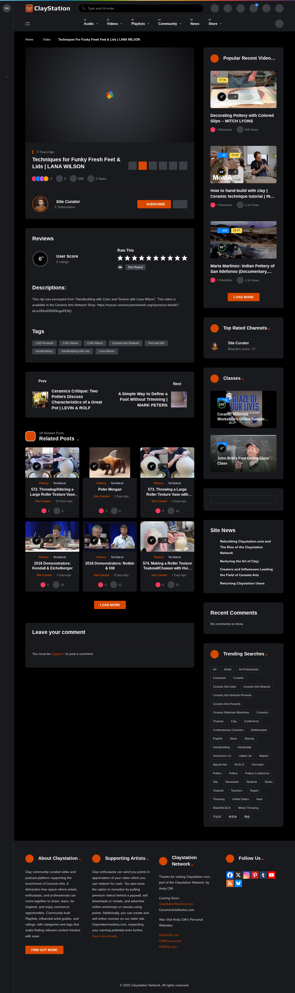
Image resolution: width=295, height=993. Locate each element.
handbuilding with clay (76, 351)
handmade (244, 747)
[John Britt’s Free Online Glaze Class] (243, 453)
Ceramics (262, 712)
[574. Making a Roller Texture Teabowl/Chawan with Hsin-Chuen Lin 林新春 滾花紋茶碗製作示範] (167, 536)
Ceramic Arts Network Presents (232, 695)
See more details (104, 936)
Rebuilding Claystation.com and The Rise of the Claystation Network (245, 547)
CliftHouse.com (170, 941)
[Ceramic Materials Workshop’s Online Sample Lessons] (243, 409)
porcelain (258, 764)
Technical (59, 483)
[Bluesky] (238, 883)
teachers (236, 790)
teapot (254, 790)
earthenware (259, 730)
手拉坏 (217, 816)
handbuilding (44, 351)
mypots (263, 755)
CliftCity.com (168, 947)
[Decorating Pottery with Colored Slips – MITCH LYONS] (243, 89)
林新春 (233, 816)
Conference (251, 721)
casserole (219, 678)
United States (240, 799)
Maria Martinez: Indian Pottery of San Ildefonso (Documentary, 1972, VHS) (242, 272)
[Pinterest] (255, 875)
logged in (58, 654)
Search (271, 499)
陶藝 (247, 816)
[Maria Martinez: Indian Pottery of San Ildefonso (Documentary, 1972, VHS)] (243, 240)
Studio (269, 782)
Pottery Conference (257, 773)
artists (227, 669)
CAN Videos (95, 343)
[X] (238, 875)
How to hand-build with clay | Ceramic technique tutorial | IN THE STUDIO (240, 196)
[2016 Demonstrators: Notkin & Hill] (110, 536)
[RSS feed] (230, 883)
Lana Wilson (107, 351)
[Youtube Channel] (271, 875)
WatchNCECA (222, 808)
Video (46, 39)
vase (259, 799)
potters (217, 773)
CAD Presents (44, 343)
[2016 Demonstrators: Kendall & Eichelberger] (52, 536)
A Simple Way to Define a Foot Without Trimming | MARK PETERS (143, 399)
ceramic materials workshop (231, 712)
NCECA (239, 764)
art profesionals (249, 669)
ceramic (238, 678)
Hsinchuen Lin (222, 755)
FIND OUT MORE (44, 950)
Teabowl (218, 790)
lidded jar (245, 755)
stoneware (232, 782)
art (214, 669)
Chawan (218, 721)
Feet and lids (156, 343)
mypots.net (220, 764)
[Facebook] (230, 875)
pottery (233, 773)
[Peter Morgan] (110, 462)
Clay (234, 721)
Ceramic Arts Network (125, 343)
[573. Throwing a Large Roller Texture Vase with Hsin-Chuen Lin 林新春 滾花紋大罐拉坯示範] (167, 462)
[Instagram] (246, 875)
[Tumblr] (263, 875)
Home (29, 39)
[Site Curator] (40, 204)
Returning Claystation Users (242, 583)
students (251, 782)
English (217, 738)
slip (215, 782)
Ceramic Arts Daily (224, 686)
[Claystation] (48, 8)
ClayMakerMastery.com (176, 904)
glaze (233, 738)
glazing (249, 738)
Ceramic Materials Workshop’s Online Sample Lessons (241, 419)
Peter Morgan (110, 489)
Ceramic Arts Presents (227, 704)
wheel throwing (248, 808)
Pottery (44, 483)
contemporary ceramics (228, 730)
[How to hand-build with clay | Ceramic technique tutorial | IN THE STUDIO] (243, 164)
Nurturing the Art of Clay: (240, 561)
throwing (219, 799)
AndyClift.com (169, 935)
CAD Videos (70, 343)
